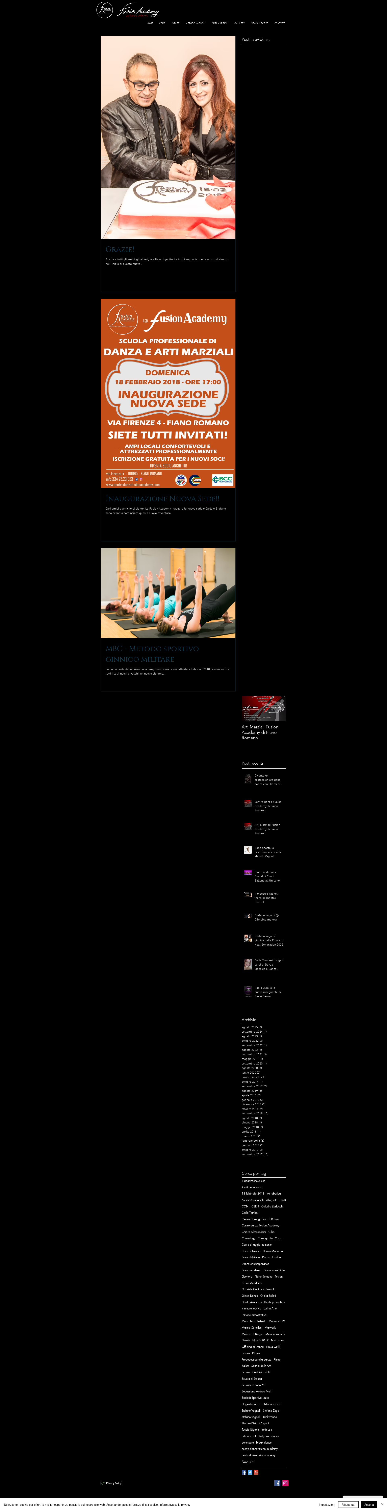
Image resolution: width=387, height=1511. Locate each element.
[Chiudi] (382, 1504)
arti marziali (249, 1436)
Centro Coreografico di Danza (260, 1219)
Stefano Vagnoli (251, 1410)
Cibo (271, 1232)
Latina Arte (270, 1308)
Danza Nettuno (251, 1257)
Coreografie (265, 1238)
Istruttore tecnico (251, 1308)
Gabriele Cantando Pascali (258, 1289)
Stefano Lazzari (272, 1404)
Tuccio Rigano (250, 1429)
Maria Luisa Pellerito (254, 1321)
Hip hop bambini (274, 1302)
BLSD (283, 1200)
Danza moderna (251, 1270)
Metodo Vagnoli (275, 1334)
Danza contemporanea (255, 1264)
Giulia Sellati (268, 1296)
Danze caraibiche (274, 1270)
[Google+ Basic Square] (256, 1472)
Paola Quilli (273, 1347)
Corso (278, 1238)
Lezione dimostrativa (254, 1315)
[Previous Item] (248, 708)
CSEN (255, 1206)
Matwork (270, 1327)
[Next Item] (279, 708)
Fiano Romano (264, 1276)
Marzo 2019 (277, 1321)
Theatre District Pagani (255, 1423)
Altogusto (271, 1200)
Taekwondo (270, 1417)
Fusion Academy (252, 1283)
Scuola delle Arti (261, 1366)
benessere (248, 1442)
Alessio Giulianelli (253, 1200)
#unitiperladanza (252, 1187)
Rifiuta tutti (348, 1505)
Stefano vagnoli (251, 1417)
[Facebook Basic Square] (244, 1472)
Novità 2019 (260, 1340)
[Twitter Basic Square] (250, 1472)
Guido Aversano (252, 1302)
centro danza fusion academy (260, 1449)
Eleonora (247, 1276)
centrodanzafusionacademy (258, 1455)
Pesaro (246, 1353)
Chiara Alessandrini (254, 1232)
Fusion (279, 1276)
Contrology (248, 1238)
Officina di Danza (253, 1347)
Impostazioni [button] (327, 1505)
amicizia (266, 1429)
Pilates (256, 1353)
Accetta (369, 1505)
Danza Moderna (273, 1251)
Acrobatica (274, 1193)
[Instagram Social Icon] (285, 1483)
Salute (245, 1366)
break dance (264, 1442)
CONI (245, 1206)
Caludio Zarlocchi (272, 1206)
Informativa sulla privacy (174, 1505)
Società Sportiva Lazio (255, 1398)
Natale (246, 1340)
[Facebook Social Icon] (277, 1483)
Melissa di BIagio (252, 1334)
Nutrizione (277, 1340)
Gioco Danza (250, 1296)
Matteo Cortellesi (252, 1327)
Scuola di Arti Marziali (256, 1372)
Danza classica (271, 1257)
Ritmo (277, 1359)
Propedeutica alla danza (256, 1359)
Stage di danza (251, 1404)
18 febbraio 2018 (253, 1193)
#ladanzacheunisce (253, 1181)
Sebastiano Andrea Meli (256, 1391)
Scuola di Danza (252, 1379)
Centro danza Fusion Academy (260, 1225)
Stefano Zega (271, 1410)
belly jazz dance (269, 1436)
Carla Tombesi (250, 1213)
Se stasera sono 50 (253, 1385)
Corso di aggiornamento (257, 1244)
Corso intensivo (251, 1251)
